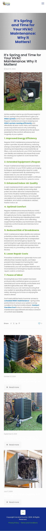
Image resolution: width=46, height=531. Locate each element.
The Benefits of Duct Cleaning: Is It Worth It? (22, 495)
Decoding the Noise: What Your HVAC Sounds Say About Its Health (22, 380)
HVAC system (10, 119)
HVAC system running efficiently (18, 123)
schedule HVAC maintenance (16, 301)
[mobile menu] (43, 4)
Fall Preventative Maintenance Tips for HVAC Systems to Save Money (22, 437)
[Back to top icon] (23, 512)
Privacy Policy (13, 523)
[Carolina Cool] (6, 3)
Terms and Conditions (29, 523)
